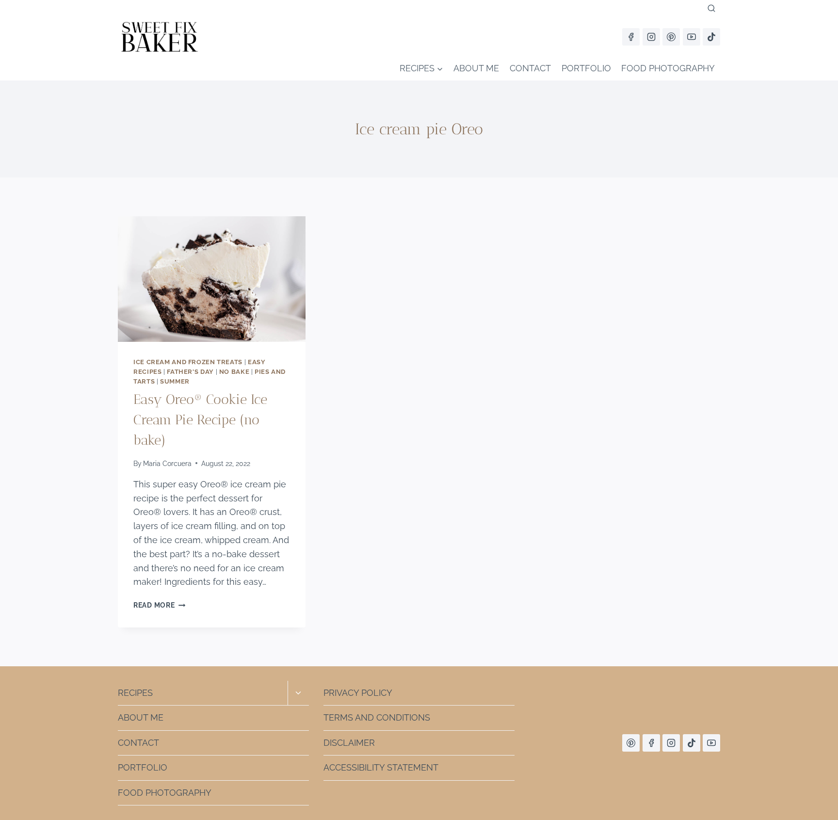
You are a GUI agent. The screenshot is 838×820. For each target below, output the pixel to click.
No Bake (234, 371)
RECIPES (135, 693)
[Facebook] (631, 37)
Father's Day (190, 371)
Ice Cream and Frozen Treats (187, 362)
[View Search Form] (711, 8)
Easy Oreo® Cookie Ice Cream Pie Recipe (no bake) (200, 419)
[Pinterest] (671, 37)
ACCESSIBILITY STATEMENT (380, 767)
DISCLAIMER (349, 743)
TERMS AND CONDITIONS (376, 717)
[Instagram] (651, 37)
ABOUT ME (476, 68)
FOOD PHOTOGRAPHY (668, 68)
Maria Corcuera (167, 463)
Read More (159, 605)
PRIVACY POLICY (357, 693)
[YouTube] (691, 37)
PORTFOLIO (586, 68)
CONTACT (530, 68)
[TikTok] (711, 37)
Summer (175, 381)
